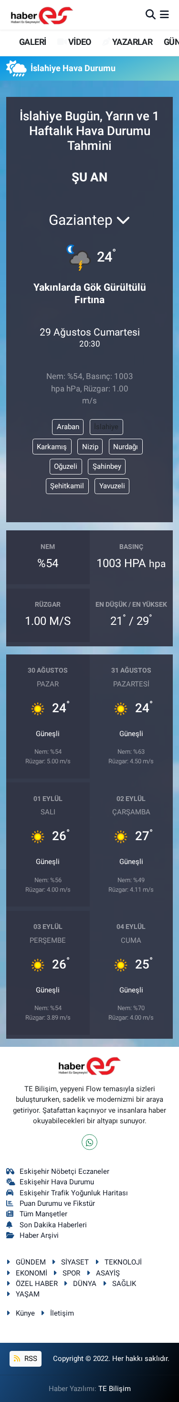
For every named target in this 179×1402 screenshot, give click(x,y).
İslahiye (106, 426)
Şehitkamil (67, 486)
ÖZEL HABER (37, 1283)
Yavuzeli (112, 486)
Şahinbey (107, 466)
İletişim (62, 1313)
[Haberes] (42, 14)
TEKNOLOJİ (123, 1262)
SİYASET (75, 1262)
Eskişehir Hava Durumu (57, 1182)
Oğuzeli (65, 466)
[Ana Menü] (164, 14)
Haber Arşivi (39, 1235)
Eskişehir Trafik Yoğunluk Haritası (74, 1193)
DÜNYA (84, 1283)
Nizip (90, 447)
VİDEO (78, 42)
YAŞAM (28, 1294)
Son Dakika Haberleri (53, 1225)
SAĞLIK (124, 1283)
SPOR (71, 1273)
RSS (29, 1358)
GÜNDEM (31, 1262)
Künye (25, 1313)
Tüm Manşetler (43, 1214)
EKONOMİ (31, 1273)
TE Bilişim (114, 1388)
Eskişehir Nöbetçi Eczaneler (64, 1171)
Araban (68, 426)
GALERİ (32, 42)
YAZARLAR (131, 42)
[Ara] (151, 14)
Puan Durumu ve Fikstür (57, 1203)
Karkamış (52, 447)
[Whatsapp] (89, 1142)
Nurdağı (125, 447)
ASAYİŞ (108, 1273)
